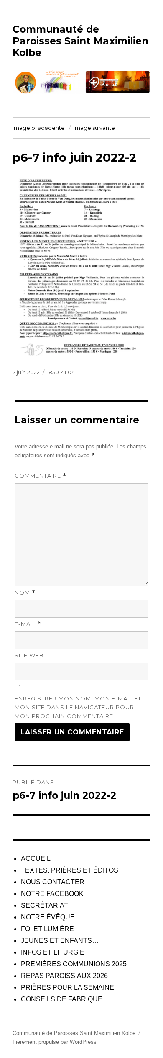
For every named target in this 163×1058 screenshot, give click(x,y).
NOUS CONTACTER (52, 882)
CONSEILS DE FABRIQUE (61, 999)
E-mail (28, 624)
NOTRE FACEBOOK (52, 893)
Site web (29, 655)
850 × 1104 (61, 372)
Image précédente (39, 127)
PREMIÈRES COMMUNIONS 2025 (74, 964)
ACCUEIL (36, 858)
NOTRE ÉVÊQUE (48, 917)
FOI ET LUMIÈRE (47, 928)
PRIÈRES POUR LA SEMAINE (67, 987)
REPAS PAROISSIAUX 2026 (64, 975)
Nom (25, 592)
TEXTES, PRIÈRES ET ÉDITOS (69, 870)
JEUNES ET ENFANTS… (60, 940)
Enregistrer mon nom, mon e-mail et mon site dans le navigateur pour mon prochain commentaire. (78, 707)
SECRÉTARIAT (44, 905)
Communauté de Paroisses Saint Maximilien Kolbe (80, 41)
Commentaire (40, 475)
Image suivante (94, 127)
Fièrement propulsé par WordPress (55, 1042)
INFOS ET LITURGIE (52, 952)
